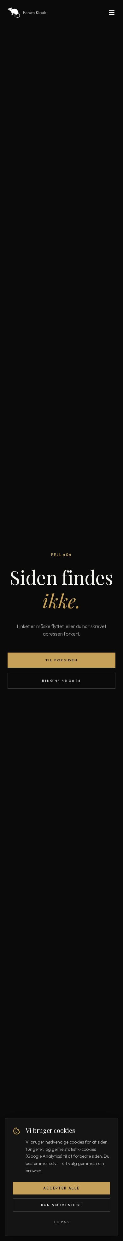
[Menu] (111, 12)
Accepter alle (61, 1188)
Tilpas (61, 1222)
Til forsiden (61, 660)
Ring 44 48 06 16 (61, 680)
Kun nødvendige (61, 1205)
